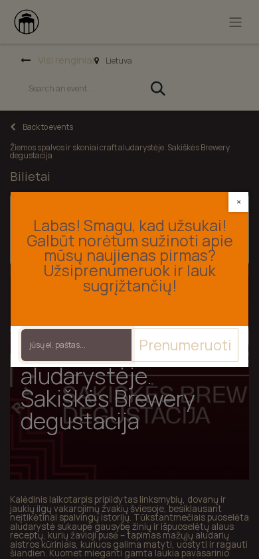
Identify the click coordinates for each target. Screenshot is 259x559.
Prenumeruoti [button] (185, 344)
